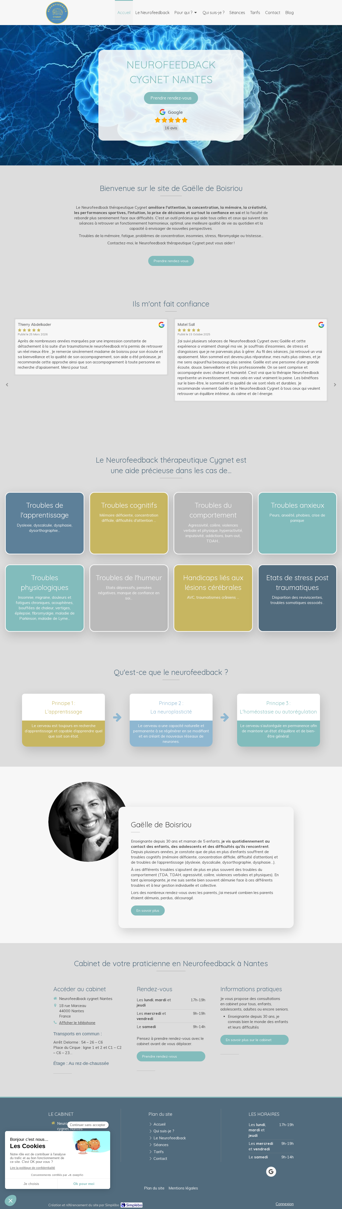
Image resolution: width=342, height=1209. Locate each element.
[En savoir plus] (88, 822)
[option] (155, 360)
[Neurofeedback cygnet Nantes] (57, 22)
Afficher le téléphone (77, 1022)
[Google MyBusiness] (271, 1172)
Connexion (285, 1203)
